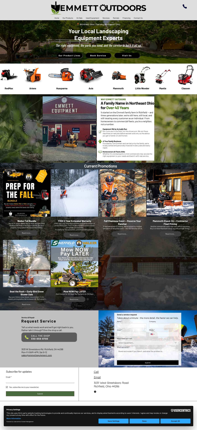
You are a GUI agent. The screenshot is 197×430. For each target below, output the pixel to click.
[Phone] (185, 6)
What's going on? (123, 347)
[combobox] (148, 342)
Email (119, 330)
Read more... (27, 233)
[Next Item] (192, 79)
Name (119, 321)
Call (96, 371)
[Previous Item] (5, 79)
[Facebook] (95, 391)
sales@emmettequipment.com (36, 355)
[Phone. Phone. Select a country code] (153, 334)
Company (152, 321)
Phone (152, 330)
